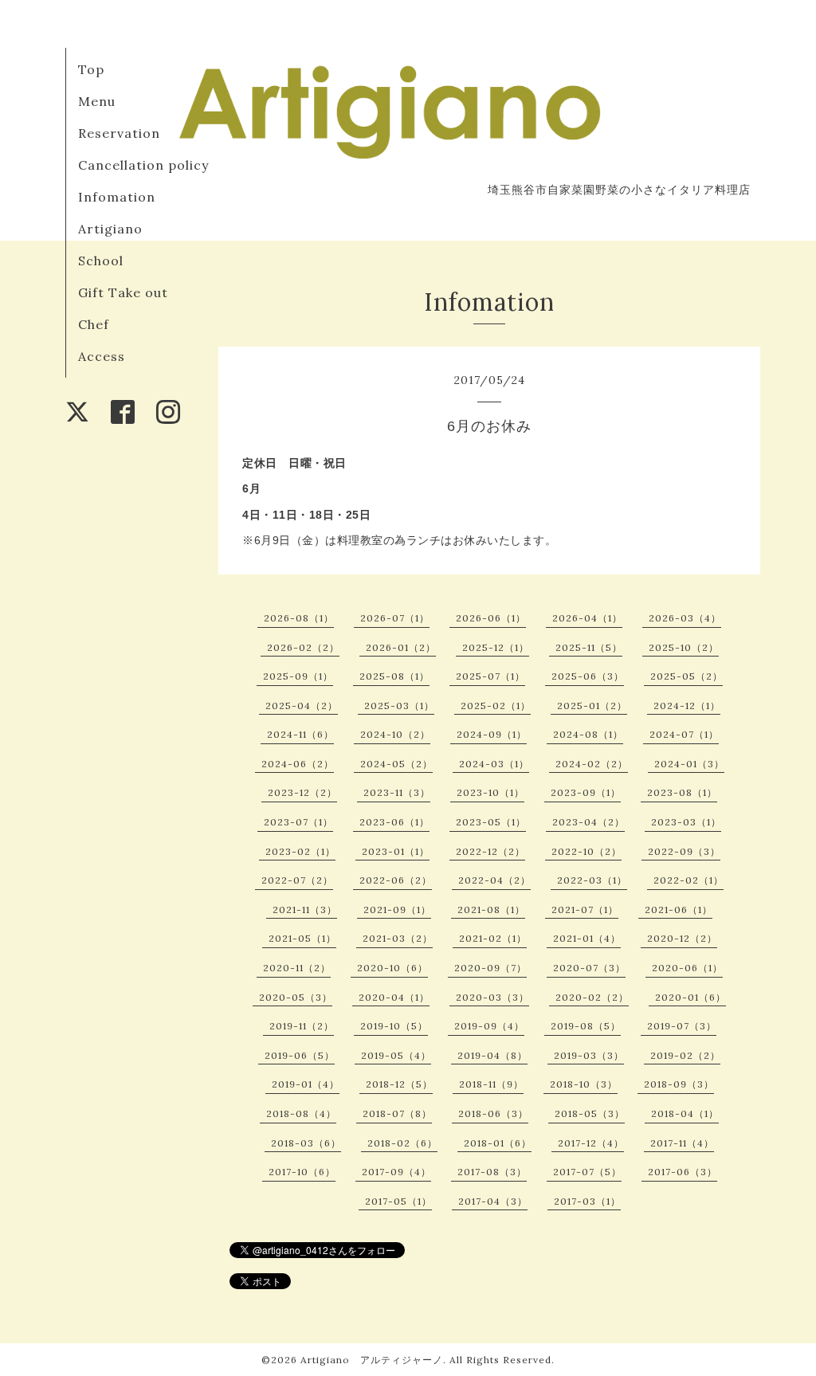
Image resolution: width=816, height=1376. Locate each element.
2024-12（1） (686, 706)
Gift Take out (123, 292)
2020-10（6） (392, 968)
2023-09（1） (586, 792)
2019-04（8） (492, 1055)
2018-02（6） (402, 1143)
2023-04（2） (588, 822)
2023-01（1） (396, 851)
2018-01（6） (498, 1143)
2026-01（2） (401, 647)
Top (91, 69)
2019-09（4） (489, 1026)
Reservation (119, 133)
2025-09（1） (298, 676)
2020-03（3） (492, 997)
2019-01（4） (305, 1084)
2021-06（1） (678, 909)
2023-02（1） (300, 851)
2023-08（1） (682, 792)
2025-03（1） (399, 706)
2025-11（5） (588, 647)
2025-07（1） (490, 676)
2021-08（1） (491, 909)
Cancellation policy (143, 165)
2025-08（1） (394, 676)
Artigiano (110, 229)
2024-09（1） (492, 734)
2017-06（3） (682, 1172)
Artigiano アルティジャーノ (371, 1360)
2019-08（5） (586, 1026)
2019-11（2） (301, 1026)
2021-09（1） (397, 909)
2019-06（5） (300, 1055)
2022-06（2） (395, 880)
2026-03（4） (685, 618)
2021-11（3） (305, 909)
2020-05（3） (295, 997)
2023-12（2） (302, 792)
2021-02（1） (493, 938)
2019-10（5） (394, 1026)
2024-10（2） (395, 734)
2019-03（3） (589, 1055)
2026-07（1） (395, 618)
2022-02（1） (688, 880)
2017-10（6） (302, 1172)
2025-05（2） (686, 676)
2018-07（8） (397, 1113)
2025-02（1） (496, 706)
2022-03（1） (592, 880)
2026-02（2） (303, 647)
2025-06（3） (587, 676)
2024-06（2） (297, 764)
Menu (97, 101)
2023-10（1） (490, 792)
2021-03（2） (398, 938)
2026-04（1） (587, 618)
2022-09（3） (684, 851)
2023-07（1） (298, 822)
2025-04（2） (301, 706)
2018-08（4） (301, 1113)
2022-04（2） (494, 880)
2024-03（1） (494, 764)
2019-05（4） (396, 1055)
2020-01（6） (690, 997)
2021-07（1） (584, 909)
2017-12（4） (591, 1143)
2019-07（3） (681, 1026)
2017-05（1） (398, 1201)
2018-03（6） (306, 1143)
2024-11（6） (300, 734)
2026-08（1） (299, 618)
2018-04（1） (685, 1113)
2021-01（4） (587, 938)
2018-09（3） (679, 1084)
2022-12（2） (490, 851)
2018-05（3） (590, 1113)
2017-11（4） (682, 1143)
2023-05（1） (491, 822)
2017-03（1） (587, 1201)
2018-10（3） (584, 1084)
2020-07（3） (589, 968)
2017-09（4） (396, 1172)
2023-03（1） (686, 822)
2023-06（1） (394, 822)
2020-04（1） (394, 997)
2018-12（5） (399, 1084)
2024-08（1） (588, 734)
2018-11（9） (491, 1084)
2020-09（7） (490, 968)
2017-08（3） (492, 1172)
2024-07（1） (684, 734)
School (101, 261)
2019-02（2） (685, 1055)
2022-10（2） (586, 851)
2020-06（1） (687, 968)
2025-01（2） (592, 706)
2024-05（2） (396, 764)
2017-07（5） (587, 1172)
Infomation (116, 197)
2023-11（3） (396, 792)
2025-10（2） (684, 647)
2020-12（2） (682, 938)
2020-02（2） (592, 997)
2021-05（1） (302, 938)
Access (101, 356)
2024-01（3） (689, 764)
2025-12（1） (495, 647)
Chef (93, 324)
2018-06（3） (493, 1113)
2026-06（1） (491, 618)
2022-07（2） (297, 880)
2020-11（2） (297, 968)
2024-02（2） (591, 764)
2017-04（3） (493, 1201)
